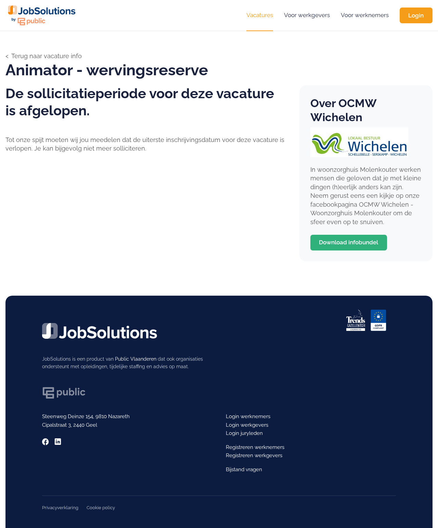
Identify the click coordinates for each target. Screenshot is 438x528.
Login (416, 15)
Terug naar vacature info (46, 56)
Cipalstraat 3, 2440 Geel (69, 425)
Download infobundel (348, 242)
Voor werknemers (365, 15)
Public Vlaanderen (135, 359)
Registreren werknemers (255, 447)
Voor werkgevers (307, 15)
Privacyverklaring (60, 507)
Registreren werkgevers (254, 455)
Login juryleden (244, 433)
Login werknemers (248, 416)
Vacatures (259, 15)
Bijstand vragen (244, 469)
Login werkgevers (247, 425)
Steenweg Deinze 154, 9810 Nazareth (86, 416)
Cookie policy (101, 507)
